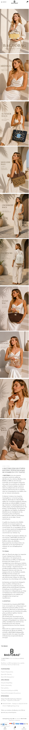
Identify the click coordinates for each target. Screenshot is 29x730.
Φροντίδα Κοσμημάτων (7, 677)
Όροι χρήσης (4, 688)
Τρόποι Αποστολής (6, 685)
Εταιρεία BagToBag (6, 682)
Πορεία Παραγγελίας (7, 672)
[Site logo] (14, 2)
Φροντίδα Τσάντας (6, 674)
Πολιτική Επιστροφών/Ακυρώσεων (11, 693)
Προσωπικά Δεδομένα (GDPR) (9, 690)
